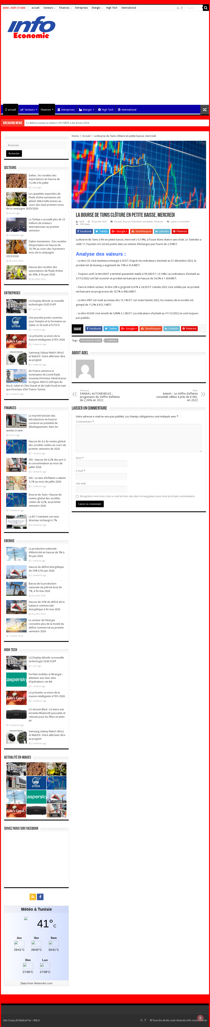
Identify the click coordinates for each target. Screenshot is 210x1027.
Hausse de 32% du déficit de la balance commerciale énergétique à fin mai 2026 (47, 605)
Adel (81, 221)
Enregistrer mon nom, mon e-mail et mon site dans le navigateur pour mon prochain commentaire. (137, 496)
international (128, 7)
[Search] (206, 8)
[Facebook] (181, 8)
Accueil (86, 135)
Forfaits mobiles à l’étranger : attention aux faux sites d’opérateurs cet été (46, 678)
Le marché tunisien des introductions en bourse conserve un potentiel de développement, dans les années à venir (32, 423)
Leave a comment (180, 221)
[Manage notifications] (200, 1018)
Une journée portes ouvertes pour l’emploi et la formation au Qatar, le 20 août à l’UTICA (47, 321)
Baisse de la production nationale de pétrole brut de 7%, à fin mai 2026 (45, 587)
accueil (35, 7)
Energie (96, 7)
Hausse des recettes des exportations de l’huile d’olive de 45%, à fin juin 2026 (46, 271)
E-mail (80, 470)
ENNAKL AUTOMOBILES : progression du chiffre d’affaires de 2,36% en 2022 (100, 395)
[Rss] (178, 8)
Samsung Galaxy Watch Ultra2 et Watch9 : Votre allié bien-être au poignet (47, 356)
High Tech (111, 7)
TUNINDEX (111, 340)
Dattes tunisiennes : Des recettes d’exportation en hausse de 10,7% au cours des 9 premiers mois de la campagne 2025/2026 (36, 249)
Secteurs (48, 7)
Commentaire (85, 421)
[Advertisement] (105, 70)
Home (75, 135)
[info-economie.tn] (29, 26)
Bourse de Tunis (91, 340)
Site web (81, 483)
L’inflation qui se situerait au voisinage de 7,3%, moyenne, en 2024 (63, 122)
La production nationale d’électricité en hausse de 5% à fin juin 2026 (46, 552)
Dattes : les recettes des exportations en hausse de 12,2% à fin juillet (44, 179)
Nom (80, 458)
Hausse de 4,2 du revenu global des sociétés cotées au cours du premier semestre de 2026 (47, 445)
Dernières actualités (142, 221)
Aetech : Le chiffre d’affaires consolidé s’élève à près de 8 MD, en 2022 (177, 395)
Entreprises (81, 7)
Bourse (126, 221)
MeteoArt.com (43, 983)
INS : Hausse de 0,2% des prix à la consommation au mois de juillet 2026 (47, 463)
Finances (64, 7)
